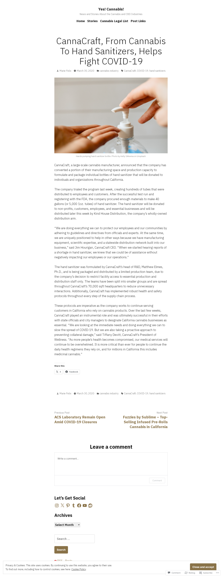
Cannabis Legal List (114, 21)
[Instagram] (56, 505)
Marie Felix (65, 70)
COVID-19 (142, 70)
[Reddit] (90, 505)
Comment (157, 480)
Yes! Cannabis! (111, 9)
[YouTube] (84, 505)
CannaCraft (130, 70)
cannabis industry (109, 70)
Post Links (138, 21)
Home (80, 21)
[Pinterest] (68, 505)
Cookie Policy (78, 569)
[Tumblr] (73, 505)
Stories (92, 21)
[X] (62, 505)
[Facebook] (79, 505)
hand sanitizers (157, 70)
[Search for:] (74, 539)
